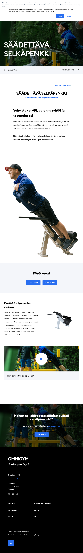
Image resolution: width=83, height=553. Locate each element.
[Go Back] (41, 70)
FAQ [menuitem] (35, 517)
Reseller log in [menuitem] (12, 535)
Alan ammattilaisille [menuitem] (42, 504)
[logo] (18, 458)
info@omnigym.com (15, 478)
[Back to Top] (11, 543)
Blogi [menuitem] (10, 517)
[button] (41, 359)
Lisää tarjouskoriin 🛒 (63, 85)
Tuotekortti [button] (41, 434)
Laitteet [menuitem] (11, 504)
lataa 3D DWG (50, 282)
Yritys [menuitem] (36, 510)
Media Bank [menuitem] (23, 535)
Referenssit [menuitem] (13, 510)
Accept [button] (60, 16)
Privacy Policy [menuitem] (35, 535)
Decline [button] (69, 16)
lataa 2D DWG (33, 282)
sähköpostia (54, 426)
